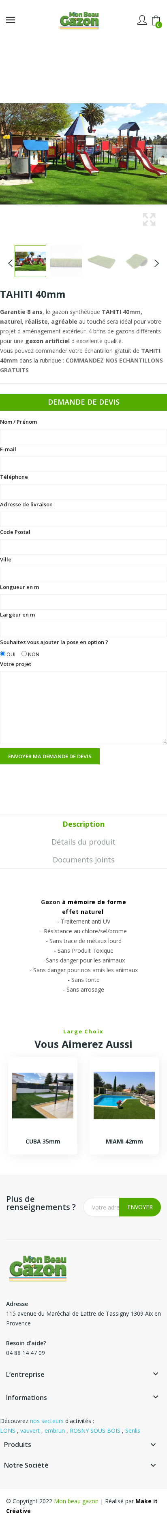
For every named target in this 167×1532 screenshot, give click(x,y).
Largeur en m (17, 614)
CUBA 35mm (43, 1141)
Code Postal (15, 532)
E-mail (8, 449)
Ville (5, 559)
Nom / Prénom (18, 421)
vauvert (30, 1430)
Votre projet (15, 664)
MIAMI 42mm (124, 1141)
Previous (10, 261)
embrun (55, 1430)
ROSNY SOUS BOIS (95, 1430)
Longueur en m (19, 587)
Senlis (132, 1430)
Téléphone (14, 476)
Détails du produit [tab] (83, 842)
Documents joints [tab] (84, 859)
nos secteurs (47, 1421)
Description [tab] (83, 824)
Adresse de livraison (26, 504)
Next (156, 261)
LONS (7, 1430)
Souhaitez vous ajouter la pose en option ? (54, 648)
